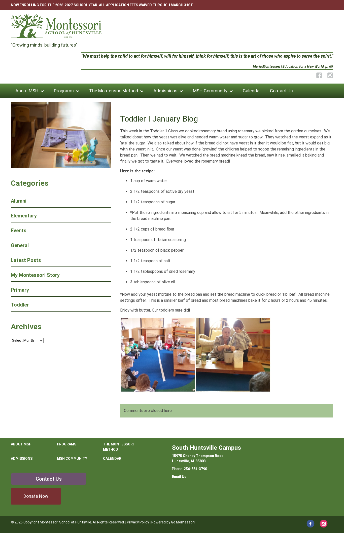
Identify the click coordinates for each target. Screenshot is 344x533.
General (20, 245)
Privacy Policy (138, 522)
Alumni (18, 201)
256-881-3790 (195, 469)
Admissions (165, 90)
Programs (64, 90)
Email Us (179, 477)
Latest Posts (26, 260)
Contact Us (281, 90)
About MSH (27, 90)
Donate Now (35, 496)
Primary (20, 290)
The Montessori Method (113, 90)
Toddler (20, 305)
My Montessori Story (35, 275)
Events (18, 230)
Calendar (252, 90)
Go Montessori (183, 522)
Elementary (24, 216)
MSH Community (210, 90)
